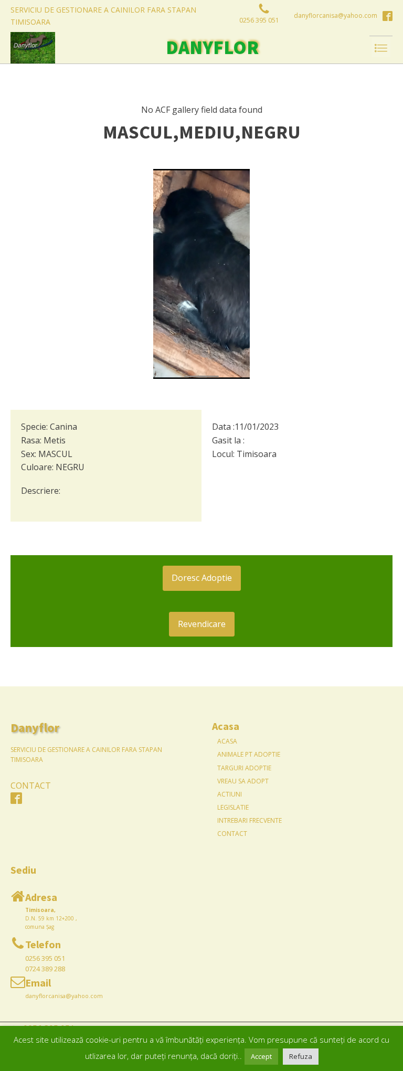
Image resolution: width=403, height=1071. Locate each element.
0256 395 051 (45, 958)
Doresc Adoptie (202, 578)
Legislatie (233, 807)
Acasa (227, 741)
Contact (232, 833)
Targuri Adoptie (244, 768)
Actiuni (229, 794)
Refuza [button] (300, 1056)
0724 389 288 (45, 968)
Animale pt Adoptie (248, 754)
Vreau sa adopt (243, 781)
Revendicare (202, 624)
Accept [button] (261, 1056)
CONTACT (30, 785)
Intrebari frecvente (249, 820)
